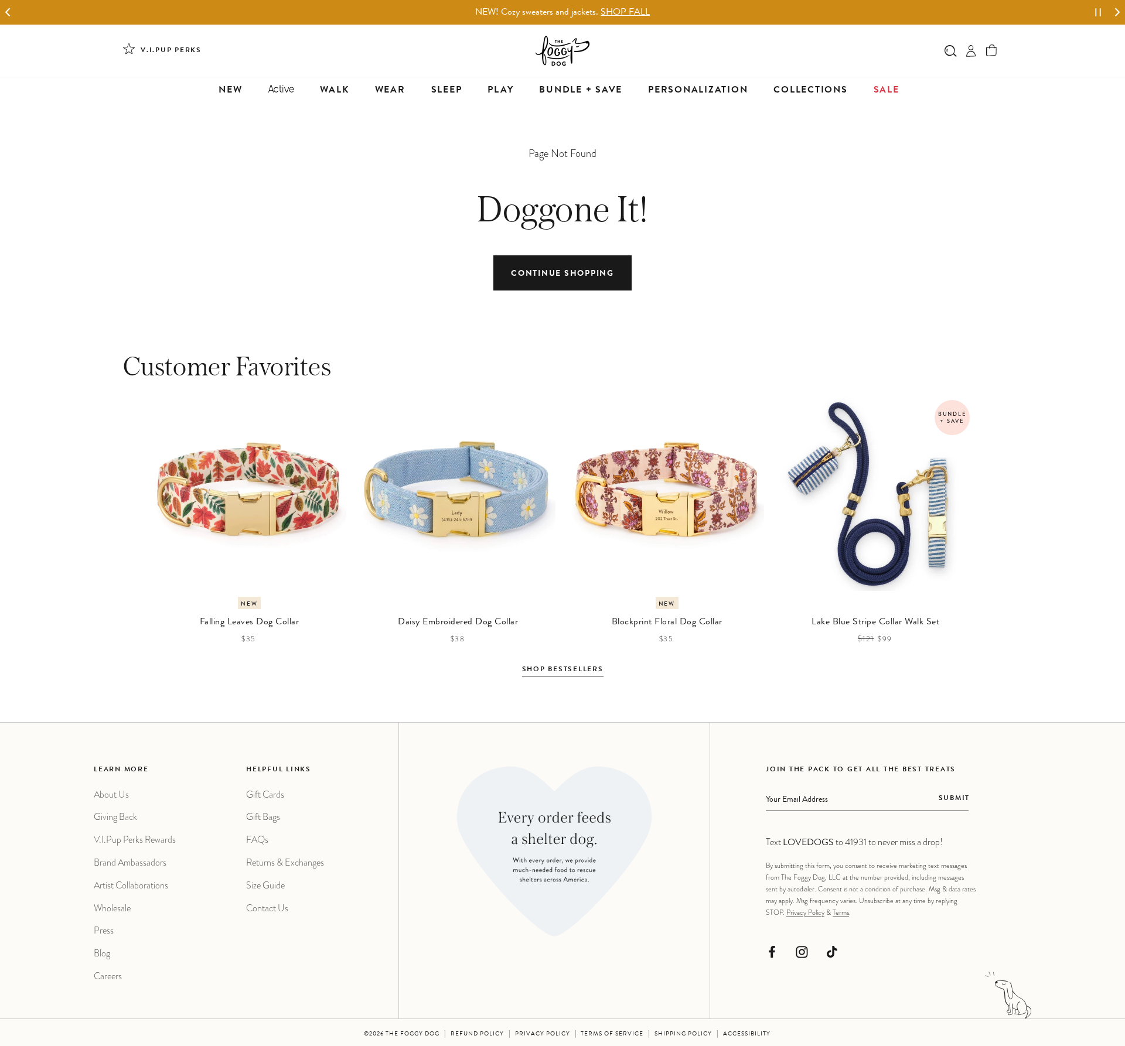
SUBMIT (954, 798)
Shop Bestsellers (563, 670)
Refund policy (477, 1034)
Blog (102, 953)
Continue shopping (562, 274)
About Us (111, 794)
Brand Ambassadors (130, 862)
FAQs (257, 839)
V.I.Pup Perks (171, 50)
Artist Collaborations (131, 885)
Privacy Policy (805, 912)
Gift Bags (263, 816)
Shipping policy (683, 1034)
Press (104, 930)
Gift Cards (265, 794)
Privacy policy (542, 1034)
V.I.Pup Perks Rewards (135, 839)
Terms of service (612, 1034)
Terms (841, 912)
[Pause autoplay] (1098, 12)
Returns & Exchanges (285, 862)
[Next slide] (1117, 12)
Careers (108, 976)
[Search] (950, 50)
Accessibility (747, 1034)
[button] (991, 50)
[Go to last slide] (8, 12)
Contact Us (267, 908)
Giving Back (115, 816)
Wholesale (112, 908)
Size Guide (265, 885)
